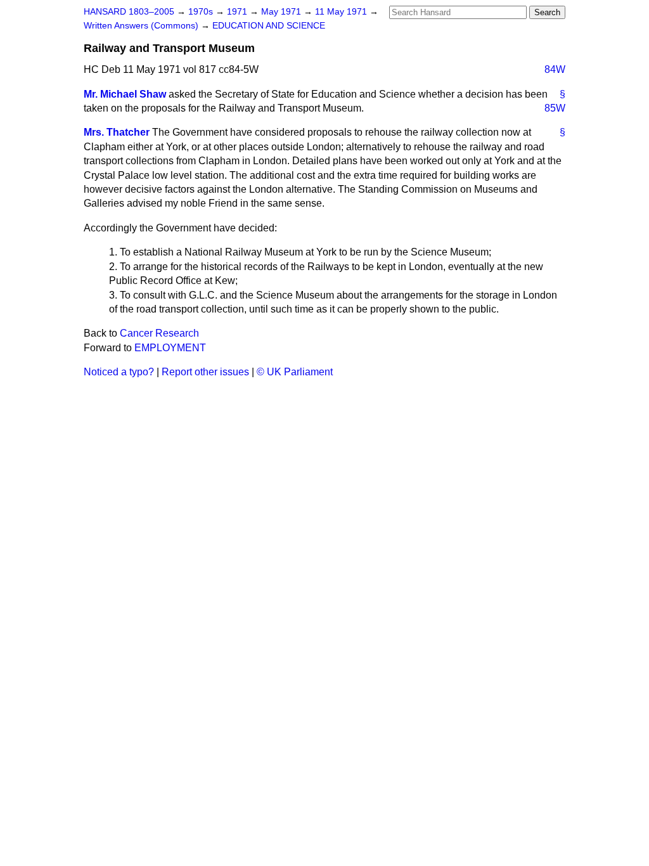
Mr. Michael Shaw (125, 94)
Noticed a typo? (119, 371)
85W (554, 108)
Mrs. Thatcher (117, 132)
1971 (238, 11)
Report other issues (205, 371)
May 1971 (282, 11)
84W (554, 69)
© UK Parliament (295, 371)
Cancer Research (159, 333)
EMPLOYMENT (170, 347)
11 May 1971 (342, 11)
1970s (201, 11)
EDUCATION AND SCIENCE (268, 25)
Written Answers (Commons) (142, 25)
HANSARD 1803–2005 (129, 11)
